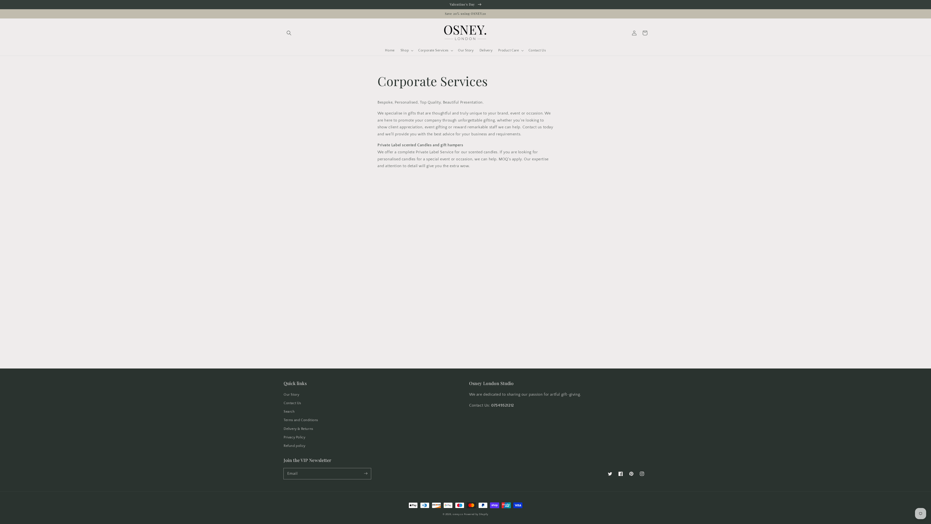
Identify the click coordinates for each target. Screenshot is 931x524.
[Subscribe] (365, 473)
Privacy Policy (294, 437)
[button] (289, 33)
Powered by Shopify (476, 514)
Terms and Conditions (301, 420)
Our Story (291, 395)
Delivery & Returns (298, 429)
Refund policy (294, 446)
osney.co (458, 514)
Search (289, 412)
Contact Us (292, 403)
